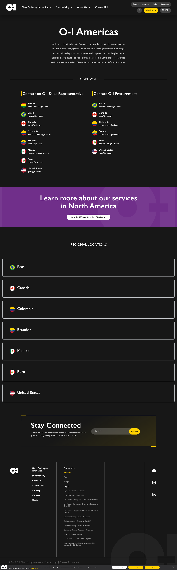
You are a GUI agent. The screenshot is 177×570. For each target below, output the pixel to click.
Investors (145, 4)
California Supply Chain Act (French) (77, 526)
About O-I (82, 7)
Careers (135, 4)
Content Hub (101, 7)
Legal (66, 486)
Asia (65, 477)
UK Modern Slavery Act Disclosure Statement (81, 500)
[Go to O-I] (11, 7)
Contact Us (164, 4)
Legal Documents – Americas (74, 491)
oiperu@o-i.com (35, 162)
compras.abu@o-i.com (109, 125)
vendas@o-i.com (35, 116)
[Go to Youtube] (154, 470)
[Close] (173, 567)
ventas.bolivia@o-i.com (38, 107)
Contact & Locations (69, 562)
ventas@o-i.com (35, 144)
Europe (66, 481)
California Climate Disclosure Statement (78, 530)
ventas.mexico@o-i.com (38, 153)
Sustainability (62, 7)
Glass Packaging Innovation (35, 7)
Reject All (136, 567)
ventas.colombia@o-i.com (39, 135)
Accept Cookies (152, 567)
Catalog (36, 490)
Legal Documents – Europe (74, 495)
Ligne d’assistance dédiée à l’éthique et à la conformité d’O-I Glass (79, 544)
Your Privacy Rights (119, 567)
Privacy (47, 562)
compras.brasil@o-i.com (110, 107)
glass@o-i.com (34, 125)
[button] (88, 267)
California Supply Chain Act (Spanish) (77, 521)
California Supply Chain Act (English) (77, 517)
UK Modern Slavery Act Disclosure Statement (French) (81, 505)
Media (155, 4)
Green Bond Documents (73, 534)
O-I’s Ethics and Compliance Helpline (77, 539)
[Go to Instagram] (154, 482)
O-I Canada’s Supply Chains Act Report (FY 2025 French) (82, 511)
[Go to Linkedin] (154, 494)
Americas (67, 473)
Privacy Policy (34, 568)
